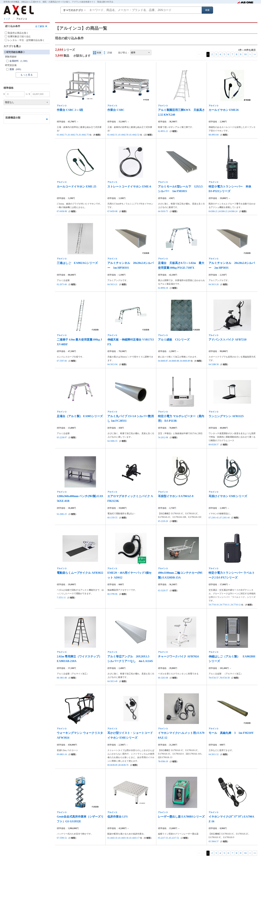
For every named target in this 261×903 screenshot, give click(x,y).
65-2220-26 (163, 521)
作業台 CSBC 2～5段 (70, 109)
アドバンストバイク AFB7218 (227, 339)
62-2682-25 (62, 514)
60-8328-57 (214, 444)
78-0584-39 (163, 761)
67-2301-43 (214, 517)
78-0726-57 (214, 678)
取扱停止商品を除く (18, 33)
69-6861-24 (62, 754)
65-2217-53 (163, 838)
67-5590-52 (62, 838)
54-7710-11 (225, 604)
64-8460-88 (174, 361)
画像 (99, 52)
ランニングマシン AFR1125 (226, 416)
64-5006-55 (112, 441)
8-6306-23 (223, 211)
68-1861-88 (62, 678)
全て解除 (39, 26)
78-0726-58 (225, 678)
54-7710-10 (214, 604)
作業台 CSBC (115, 109)
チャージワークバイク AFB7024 (178, 656)
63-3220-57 (163, 590)
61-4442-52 (134, 135)
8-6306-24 (233, 211)
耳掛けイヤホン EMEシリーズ (228, 496)
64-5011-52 (214, 754)
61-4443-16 (112, 838)
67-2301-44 (225, 517)
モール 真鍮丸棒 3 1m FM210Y (231, 732)
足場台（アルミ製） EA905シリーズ (80, 416)
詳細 (109, 52)
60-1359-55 (112, 517)
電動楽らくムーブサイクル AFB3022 (80, 572)
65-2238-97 (62, 437)
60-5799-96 (112, 594)
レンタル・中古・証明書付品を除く (26, 40)
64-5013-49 (112, 681)
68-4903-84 (214, 135)
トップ (7, 19)
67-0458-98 (62, 211)
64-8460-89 (185, 361)
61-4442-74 (73, 135)
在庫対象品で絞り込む (19, 36)
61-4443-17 (134, 838)
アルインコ (62, 105)
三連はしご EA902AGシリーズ (77, 262)
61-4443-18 (123, 838)
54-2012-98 (163, 437)
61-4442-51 (112, 135)
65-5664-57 (214, 841)
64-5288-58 (214, 364)
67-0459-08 (112, 211)
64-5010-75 (163, 211)
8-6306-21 (213, 211)
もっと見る (26, 74)
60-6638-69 (112, 765)
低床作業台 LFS (117, 816)
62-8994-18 (163, 288)
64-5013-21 (112, 284)
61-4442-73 (62, 135)
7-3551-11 (61, 597)
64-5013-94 (112, 364)
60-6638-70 (123, 765)
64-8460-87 (163, 361)
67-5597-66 (62, 361)
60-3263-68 (163, 678)
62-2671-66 (62, 284)
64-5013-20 (214, 284)
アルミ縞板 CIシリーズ (174, 339)
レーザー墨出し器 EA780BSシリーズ (181, 816)
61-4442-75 (84, 135)
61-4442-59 (123, 135)
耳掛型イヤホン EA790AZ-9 (175, 496)
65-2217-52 (174, 838)
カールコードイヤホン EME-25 (76, 186)
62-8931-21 (163, 131)
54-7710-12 (236, 604)
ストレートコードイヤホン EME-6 (129, 186)
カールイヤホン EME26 (224, 109)
